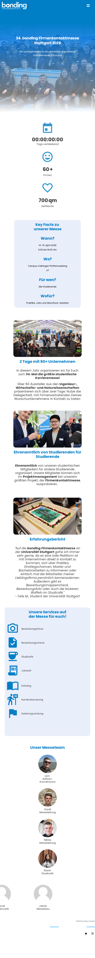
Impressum (54, 927)
